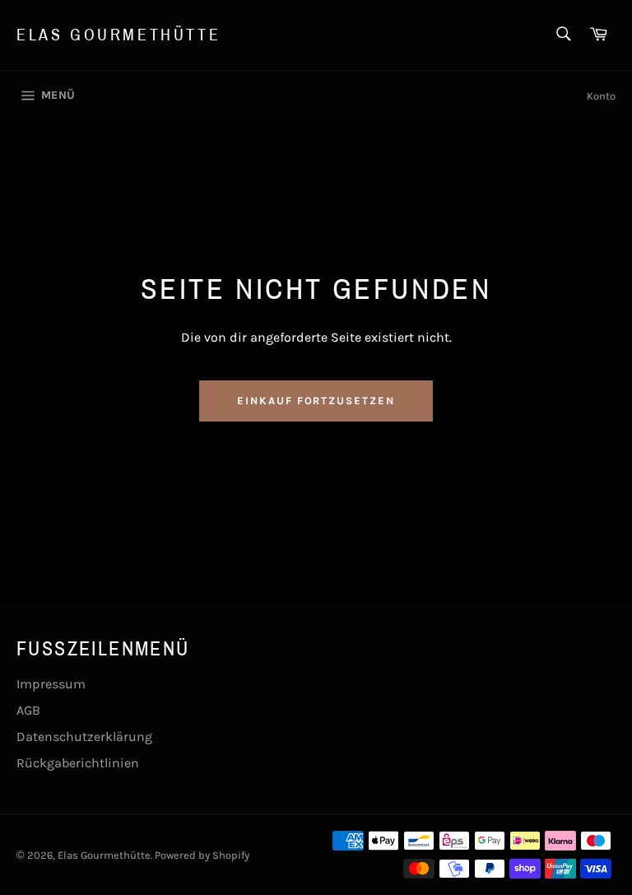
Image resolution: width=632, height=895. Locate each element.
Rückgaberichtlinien (77, 763)
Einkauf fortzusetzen (316, 400)
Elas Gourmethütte (118, 35)
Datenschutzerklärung (84, 736)
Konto (601, 96)
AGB (28, 710)
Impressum (51, 684)
